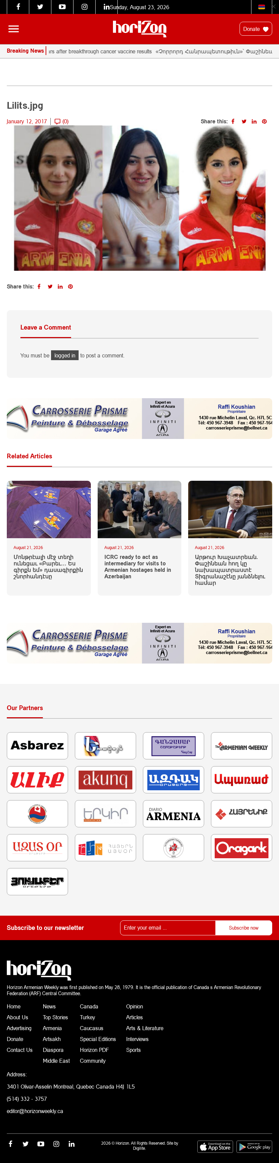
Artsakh (52, 1039)
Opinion (134, 1006)
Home (13, 1006)
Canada (89, 1006)
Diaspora (53, 1049)
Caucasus (91, 1028)
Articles (134, 1017)
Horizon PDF (94, 1049)
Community (92, 1060)
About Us (17, 1017)
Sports (133, 1049)
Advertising (19, 1028)
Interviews (137, 1039)
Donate (252, 28)
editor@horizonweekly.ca (35, 1111)
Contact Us (20, 1049)
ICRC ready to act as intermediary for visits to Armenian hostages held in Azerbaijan (137, 566)
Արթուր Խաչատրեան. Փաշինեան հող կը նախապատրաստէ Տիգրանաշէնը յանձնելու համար (230, 569)
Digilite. (139, 1148)
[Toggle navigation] (13, 29)
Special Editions (98, 1039)
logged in (64, 355)
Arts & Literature (144, 1028)
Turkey (87, 1017)
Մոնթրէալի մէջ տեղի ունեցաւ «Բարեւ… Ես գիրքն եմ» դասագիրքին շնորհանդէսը (48, 566)
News (49, 1006)
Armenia (52, 1028)
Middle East (56, 1060)
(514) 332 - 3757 (27, 1098)
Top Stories (55, 1017)
